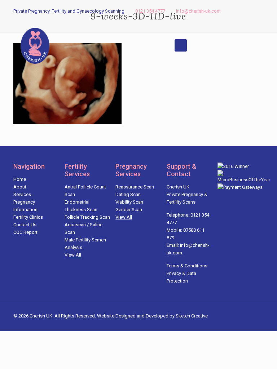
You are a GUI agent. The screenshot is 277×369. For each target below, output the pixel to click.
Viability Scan (129, 202)
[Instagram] (260, 11)
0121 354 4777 (150, 11)
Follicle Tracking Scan (87, 217)
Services (22, 194)
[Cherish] (35, 45)
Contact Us (24, 224)
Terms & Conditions (187, 265)
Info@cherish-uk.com (198, 11)
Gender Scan (128, 209)
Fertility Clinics (28, 217)
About (19, 187)
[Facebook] (240, 11)
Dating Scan (128, 194)
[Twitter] (250, 11)
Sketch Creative (192, 316)
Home (19, 179)
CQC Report (25, 232)
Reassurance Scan (134, 187)
